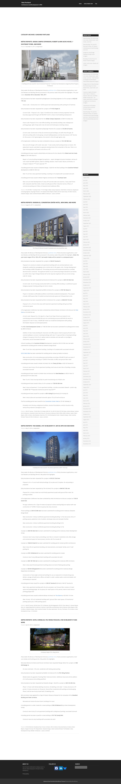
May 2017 (85, 363)
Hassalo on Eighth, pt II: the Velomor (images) (90, 101)
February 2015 (86, 435)
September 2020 (87, 255)
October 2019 (86, 285)
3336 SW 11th (49, 411)
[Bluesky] (65, 768)
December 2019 (87, 279)
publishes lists (52, 90)
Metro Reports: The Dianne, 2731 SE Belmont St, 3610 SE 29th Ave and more (47, 426)
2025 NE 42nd (37, 605)
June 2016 (85, 392)
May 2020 (85, 266)
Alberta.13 (67, 605)
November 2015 (87, 411)
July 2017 (85, 357)
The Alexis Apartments (52, 609)
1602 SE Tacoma (29, 411)
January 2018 (86, 341)
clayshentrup (86, 105)
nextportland (39, 46)
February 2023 (86, 199)
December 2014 (87, 441)
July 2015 (85, 422)
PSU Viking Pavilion (38, 728)
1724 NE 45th (37, 411)
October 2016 (86, 382)
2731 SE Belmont (44, 605)
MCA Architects (54, 727)
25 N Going (42, 411)
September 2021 (87, 223)
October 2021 (86, 220)
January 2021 (86, 244)
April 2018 (85, 333)
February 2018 (86, 339)
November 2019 (87, 282)
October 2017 (86, 349)
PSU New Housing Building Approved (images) (90, 118)
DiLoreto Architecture (51, 413)
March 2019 (86, 304)
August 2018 (86, 322)
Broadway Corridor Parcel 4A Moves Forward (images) (89, 107)
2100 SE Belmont (29, 727)
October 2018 (86, 317)
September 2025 (87, 196)
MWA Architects (28, 415)
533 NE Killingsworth (53, 605)
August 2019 (86, 290)
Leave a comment (56, 193)
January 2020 (86, 277)
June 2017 (85, 360)
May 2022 (85, 207)
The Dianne (59, 595)
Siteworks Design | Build (26, 193)
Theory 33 (27, 417)
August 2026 (86, 177)
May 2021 (85, 234)
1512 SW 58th (28, 189)
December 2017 (87, 344)
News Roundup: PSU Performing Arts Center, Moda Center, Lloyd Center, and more (90, 40)
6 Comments (34, 611)
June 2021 (85, 231)
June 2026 (85, 183)
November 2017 (87, 347)
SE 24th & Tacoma (72, 191)
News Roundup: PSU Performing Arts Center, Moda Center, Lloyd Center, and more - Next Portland (90, 76)
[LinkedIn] (61, 768)
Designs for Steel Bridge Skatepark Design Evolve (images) (89, 54)
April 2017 (85, 365)
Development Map (88, 3)
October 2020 (86, 253)
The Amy (60, 609)
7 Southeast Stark (36, 189)
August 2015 (86, 419)
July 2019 (85, 293)
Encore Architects (46, 727)
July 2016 (85, 390)
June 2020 (85, 263)
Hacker (72, 413)
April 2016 (85, 398)
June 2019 (85, 296)
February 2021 (86, 242)
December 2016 (87, 376)
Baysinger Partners (35, 191)
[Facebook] (56, 768)
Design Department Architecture (33, 607)
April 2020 (85, 269)
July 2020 (85, 261)
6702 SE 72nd (62, 605)
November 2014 (87, 443)
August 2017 (86, 355)
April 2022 (85, 209)
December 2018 (87, 312)
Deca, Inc (43, 413)
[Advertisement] (60, 19)
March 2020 (86, 271)
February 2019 (86, 306)
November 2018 (87, 314)
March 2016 (86, 400)
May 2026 (85, 185)
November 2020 (87, 250)
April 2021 (85, 236)
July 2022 (85, 201)
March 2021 (86, 239)
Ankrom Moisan (70, 411)
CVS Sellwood (43, 191)
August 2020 (86, 258)
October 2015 (86, 414)
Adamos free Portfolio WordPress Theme (54, 781)
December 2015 (87, 408)
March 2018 (86, 336)
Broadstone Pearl (38, 727)
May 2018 (85, 330)
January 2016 (86, 406)
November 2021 (87, 218)
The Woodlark (66, 728)
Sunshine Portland (37, 193)
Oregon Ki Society (29, 728)
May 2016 (85, 395)
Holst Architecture (63, 607)
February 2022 (86, 215)
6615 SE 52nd (56, 411)
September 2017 (87, 352)
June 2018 (85, 328)
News (80, 3)
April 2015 (85, 430)
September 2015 (87, 417)
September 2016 (87, 384)
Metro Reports (50, 191)
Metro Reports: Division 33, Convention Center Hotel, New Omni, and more (48, 202)
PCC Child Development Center (52, 415)
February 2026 (86, 193)
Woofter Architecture (35, 730)
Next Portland (26, 2)
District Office (59, 413)
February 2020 (86, 274)
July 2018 (85, 325)
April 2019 (85, 301)
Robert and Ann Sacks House (60, 191)
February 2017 (86, 371)
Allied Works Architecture (66, 189)
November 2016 (87, 379)
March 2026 (86, 191)
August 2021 (86, 226)
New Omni (42, 415)
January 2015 (86, 438)
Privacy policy (26, 773)
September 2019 (87, 288)
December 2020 (87, 247)
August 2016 (86, 387)
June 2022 (85, 204)
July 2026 (85, 180)
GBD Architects (66, 413)
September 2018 (87, 320)
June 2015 (85, 425)
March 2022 (86, 212)
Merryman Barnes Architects (65, 727)
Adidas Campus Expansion (54, 189)
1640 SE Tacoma (29, 605)
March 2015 (86, 433)
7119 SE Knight (44, 189)
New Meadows (36, 415)
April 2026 (85, 188)
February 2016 (86, 403)
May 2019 (85, 298)
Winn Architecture (34, 417)
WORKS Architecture (46, 193)
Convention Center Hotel (52, 401)
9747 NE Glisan (62, 411)
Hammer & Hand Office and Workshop (50, 607)
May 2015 (85, 427)
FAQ (96, 3)
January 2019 (86, 309)
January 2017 (86, 374)
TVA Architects (71, 609)
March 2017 (86, 368)
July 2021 (85, 228)
